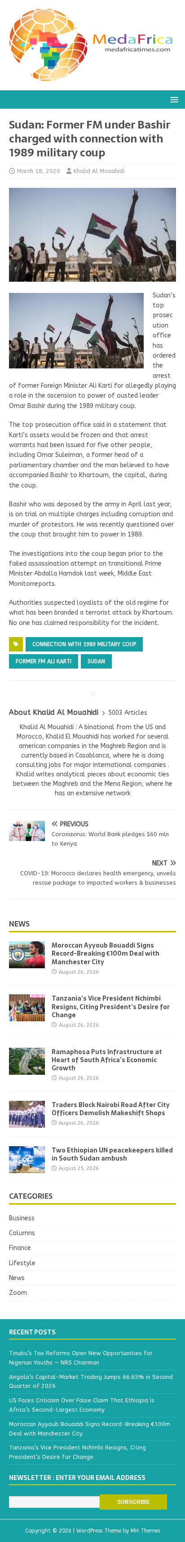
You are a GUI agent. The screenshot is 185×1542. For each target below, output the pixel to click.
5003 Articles (127, 713)
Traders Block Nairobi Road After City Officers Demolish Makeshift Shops (111, 1109)
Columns (22, 1233)
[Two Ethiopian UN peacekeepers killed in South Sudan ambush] (27, 1167)
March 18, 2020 (38, 171)
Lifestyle (22, 1263)
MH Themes (145, 1531)
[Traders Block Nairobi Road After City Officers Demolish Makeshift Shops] (27, 1122)
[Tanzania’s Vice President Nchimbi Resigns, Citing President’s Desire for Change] (27, 1016)
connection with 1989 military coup (84, 644)
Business (22, 1218)
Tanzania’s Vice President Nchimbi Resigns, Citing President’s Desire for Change (111, 1006)
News (19, 924)
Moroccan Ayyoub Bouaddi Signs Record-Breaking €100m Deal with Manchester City (105, 953)
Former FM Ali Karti (43, 661)
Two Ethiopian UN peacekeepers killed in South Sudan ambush (112, 1154)
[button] (173, 99)
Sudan (96, 661)
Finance (20, 1248)
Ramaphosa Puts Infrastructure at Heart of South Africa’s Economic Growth (107, 1060)
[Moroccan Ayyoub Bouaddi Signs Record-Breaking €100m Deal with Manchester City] (27, 963)
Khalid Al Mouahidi (99, 171)
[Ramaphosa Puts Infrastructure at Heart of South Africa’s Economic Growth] (27, 1069)
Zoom (18, 1293)
